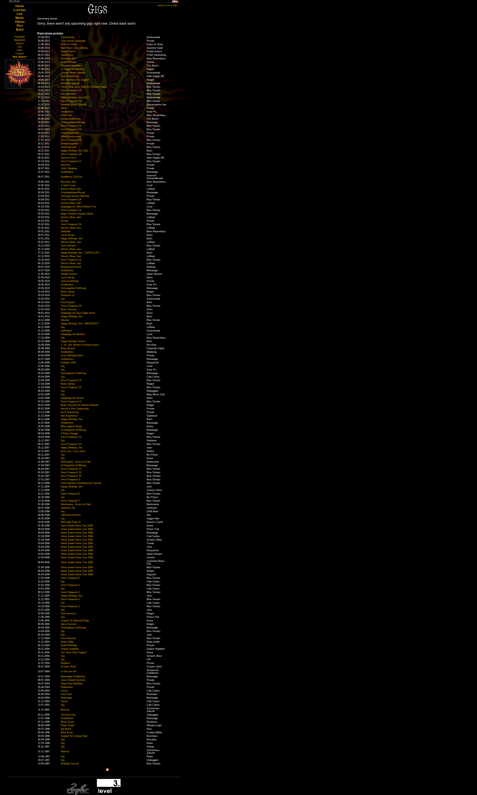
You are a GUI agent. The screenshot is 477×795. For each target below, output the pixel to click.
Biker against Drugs (71, 426)
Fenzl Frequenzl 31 (71, 129)
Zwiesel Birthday (70, 281)
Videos (20, 21)
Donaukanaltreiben (71, 65)
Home (19, 6)
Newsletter (19, 40)
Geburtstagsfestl (70, 133)
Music (19, 17)
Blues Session (68, 309)
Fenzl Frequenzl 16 (71, 380)
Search (19, 43)
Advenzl (65, 320)
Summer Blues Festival (73, 104)
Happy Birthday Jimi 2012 (75, 97)
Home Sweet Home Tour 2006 (77, 525)
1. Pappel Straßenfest (72, 69)
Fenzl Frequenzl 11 (71, 468)
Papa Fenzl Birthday (72, 683)
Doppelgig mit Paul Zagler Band (78, 313)
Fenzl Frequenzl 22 (71, 259)
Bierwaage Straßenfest (73, 676)
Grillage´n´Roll (68, 362)
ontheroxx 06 (68, 507)
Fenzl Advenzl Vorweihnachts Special (81, 483)
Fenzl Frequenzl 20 (71, 305)
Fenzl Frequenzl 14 (71, 401)
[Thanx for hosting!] (108, 794)
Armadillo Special (70, 83)
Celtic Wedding (69, 168)
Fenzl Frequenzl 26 (71, 199)
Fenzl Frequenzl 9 (70, 479)
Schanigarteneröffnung (73, 122)
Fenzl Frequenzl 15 (71, 387)
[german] (176, 2)
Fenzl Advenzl (68, 94)
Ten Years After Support (73, 652)
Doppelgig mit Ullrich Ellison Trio (78, 206)
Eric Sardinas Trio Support (75, 79)
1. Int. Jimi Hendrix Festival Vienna (80, 344)
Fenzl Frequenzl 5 (70, 578)
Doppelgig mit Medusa (73, 334)
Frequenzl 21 (68, 295)
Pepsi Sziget (68, 725)
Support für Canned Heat (74, 736)
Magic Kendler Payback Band (77, 213)
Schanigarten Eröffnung (73, 288)
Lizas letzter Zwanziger (73, 40)
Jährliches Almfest (71, 515)
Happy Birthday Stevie (73, 341)
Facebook (19, 36)
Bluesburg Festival (71, 266)
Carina (64, 690)
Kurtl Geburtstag (69, 412)
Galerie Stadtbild (70, 648)
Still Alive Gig (68, 714)
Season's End (68, 157)
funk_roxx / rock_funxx (73, 451)
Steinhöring (67, 55)
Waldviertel (67, 687)
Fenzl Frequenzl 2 (70, 599)
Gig (62, 298)
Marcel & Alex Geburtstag (75, 408)
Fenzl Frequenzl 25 (71, 210)
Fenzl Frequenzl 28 (71, 154)
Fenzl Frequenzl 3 (70, 592)
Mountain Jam (68, 58)
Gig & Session (68, 624)
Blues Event (67, 721)
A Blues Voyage (69, 433)
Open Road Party (70, 76)
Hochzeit (65, 164)
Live (20, 13)
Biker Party (67, 732)
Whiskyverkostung (71, 136)
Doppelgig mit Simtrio (72, 398)
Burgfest (65, 663)
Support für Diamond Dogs (75, 620)
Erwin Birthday (68, 62)
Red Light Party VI (71, 522)
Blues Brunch (68, 348)
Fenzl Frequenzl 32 (71, 125)
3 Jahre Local (68, 185)
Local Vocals (68, 235)
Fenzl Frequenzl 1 (70, 606)
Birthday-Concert (70, 763)
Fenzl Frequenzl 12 (71, 444)
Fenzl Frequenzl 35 (71, 90)
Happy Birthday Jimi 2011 (74, 150)
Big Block (66, 728)
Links (20, 50)
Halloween (66, 330)
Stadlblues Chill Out (71, 176)
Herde (64, 108)
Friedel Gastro (68, 51)
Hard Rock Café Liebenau (74, 47)
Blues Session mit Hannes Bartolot (80, 405)
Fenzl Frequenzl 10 (71, 472)
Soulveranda (67, 37)
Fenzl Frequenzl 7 (70, 500)
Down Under (67, 641)
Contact (19, 53)
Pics (20, 25)
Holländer (66, 231)
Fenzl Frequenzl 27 (71, 161)
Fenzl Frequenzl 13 (71, 437)
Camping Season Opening (75, 196)
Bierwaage (66, 697)
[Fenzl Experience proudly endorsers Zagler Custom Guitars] (78, 794)
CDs (19, 46)
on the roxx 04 (68, 671)
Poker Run (66, 115)
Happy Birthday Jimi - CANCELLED (80, 252)
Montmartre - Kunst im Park (76, 461)
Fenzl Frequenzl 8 (70, 493)
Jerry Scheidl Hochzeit (73, 680)
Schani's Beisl (68, 666)
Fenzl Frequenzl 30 (71, 140)
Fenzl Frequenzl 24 (71, 224)
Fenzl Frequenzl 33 (71, 101)
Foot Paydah (68, 302)
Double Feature (69, 274)
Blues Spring (68, 291)
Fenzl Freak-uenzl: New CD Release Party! (84, 86)
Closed (64, 220)
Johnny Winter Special (73, 72)
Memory (65, 709)
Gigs (175, 5)
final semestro (68, 613)
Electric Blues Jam (71, 188)
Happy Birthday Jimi (72, 238)
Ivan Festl (66, 694)
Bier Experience (69, 415)
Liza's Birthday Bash (72, 355)
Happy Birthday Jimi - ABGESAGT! (80, 323)
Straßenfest (67, 111)
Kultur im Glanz (69, 44)
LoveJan (19, 10)
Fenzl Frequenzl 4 (70, 585)
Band (19, 29)
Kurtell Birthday (69, 645)
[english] (173, 2)
